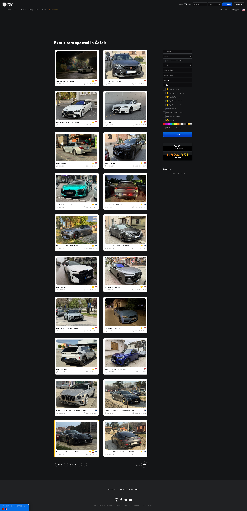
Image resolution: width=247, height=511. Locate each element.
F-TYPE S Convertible (69, 81)
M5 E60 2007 (65, 164)
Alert (225, 10)
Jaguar (58, 81)
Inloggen (235, 10)
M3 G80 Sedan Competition (71, 328)
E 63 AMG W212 (123, 246)
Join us (24, 10)
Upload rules (41, 10)
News (181, 4)
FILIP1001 (61, 84)
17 (85, 464)
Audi (106, 122)
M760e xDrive (114, 287)
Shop (31, 10)
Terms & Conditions (123, 505)
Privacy (137, 505)
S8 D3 (111, 122)
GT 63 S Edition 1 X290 (125, 411)
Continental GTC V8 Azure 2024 (75, 411)
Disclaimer (148, 505)
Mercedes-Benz (111, 246)
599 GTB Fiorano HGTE (70, 452)
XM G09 (112, 164)
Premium (54, 10)
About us (112, 490)
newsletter (134, 490)
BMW (58, 164)
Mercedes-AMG (62, 122)
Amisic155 (110, 84)
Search (228, 4)
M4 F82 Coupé (114, 328)
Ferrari (58, 452)
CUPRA (107, 81)
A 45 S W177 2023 (75, 246)
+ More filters (239, 4)
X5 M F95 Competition (117, 369)
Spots (190, 4)
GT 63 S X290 (73, 122)
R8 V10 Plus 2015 (67, 205)
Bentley (59, 411)
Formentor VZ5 (116, 81)
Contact (122, 490)
